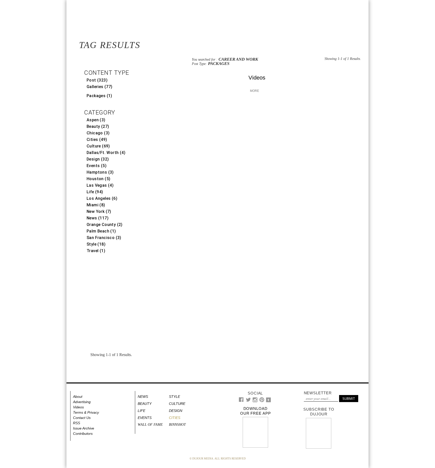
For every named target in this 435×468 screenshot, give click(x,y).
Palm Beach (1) (101, 231)
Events (145, 418)
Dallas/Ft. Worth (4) (106, 152)
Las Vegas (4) (100, 185)
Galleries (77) (100, 86)
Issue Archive (83, 428)
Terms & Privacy (86, 412)
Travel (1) (96, 250)
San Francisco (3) (104, 237)
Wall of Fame (150, 424)
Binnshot (177, 424)
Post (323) (97, 80)
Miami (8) (96, 205)
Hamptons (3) (100, 172)
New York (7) (99, 211)
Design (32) (98, 159)
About (77, 397)
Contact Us (82, 418)
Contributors (83, 434)
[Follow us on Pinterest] (261, 401)
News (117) (97, 218)
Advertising (82, 402)
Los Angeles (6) (102, 198)
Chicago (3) (98, 133)
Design (175, 411)
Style (174, 397)
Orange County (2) (105, 224)
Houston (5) (98, 178)
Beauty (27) (98, 126)
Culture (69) (98, 146)
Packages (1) (99, 95)
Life (141, 411)
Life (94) (95, 191)
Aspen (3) (96, 120)
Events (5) (96, 165)
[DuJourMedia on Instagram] (255, 401)
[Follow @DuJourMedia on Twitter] (248, 401)
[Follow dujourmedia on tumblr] (268, 401)
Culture (177, 404)
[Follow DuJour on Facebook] (241, 401)
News (143, 397)
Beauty (145, 404)
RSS (76, 423)
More (254, 91)
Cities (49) (97, 139)
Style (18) (96, 244)
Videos (256, 77)
